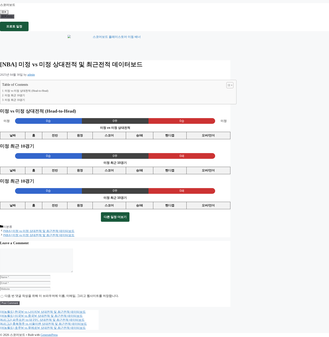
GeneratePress (49, 334)
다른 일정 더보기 (115, 217)
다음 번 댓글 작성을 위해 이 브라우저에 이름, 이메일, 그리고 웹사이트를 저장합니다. (62, 295)
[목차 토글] (228, 85)
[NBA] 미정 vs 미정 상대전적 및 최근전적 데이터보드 (38, 231)
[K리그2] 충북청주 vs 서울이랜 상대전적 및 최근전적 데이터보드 (43, 323)
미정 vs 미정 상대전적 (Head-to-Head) (26, 90)
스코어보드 (7, 4)
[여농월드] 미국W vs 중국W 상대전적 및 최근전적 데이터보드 (41, 315)
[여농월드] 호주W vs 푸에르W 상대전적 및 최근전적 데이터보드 (43, 327)
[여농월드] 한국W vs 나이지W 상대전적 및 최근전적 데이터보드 (43, 311)
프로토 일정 (14, 26)
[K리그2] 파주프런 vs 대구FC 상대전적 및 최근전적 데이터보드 (42, 319)
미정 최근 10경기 (15, 95)
